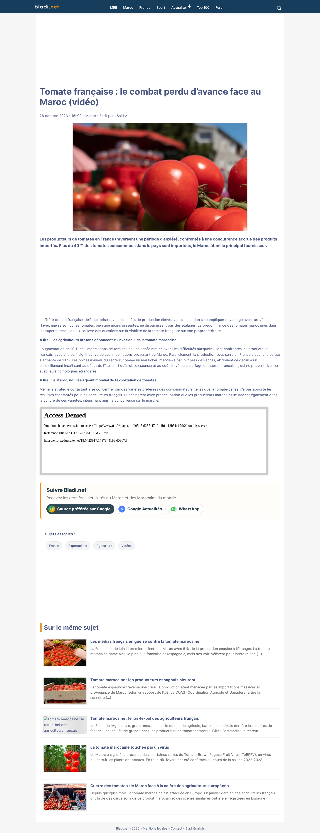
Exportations (77, 546)
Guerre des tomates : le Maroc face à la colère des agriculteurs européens (159, 785)
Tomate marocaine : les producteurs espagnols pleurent (142, 680)
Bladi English (194, 828)
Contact (176, 828)
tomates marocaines (251, 325)
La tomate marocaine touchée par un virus (129, 747)
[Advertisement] (160, 50)
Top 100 (203, 7)
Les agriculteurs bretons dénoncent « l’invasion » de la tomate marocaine (114, 340)
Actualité (178, 7)
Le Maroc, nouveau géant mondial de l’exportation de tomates (104, 380)
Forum (220, 7)
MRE (113, 7)
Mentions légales (155, 828)
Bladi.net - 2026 (128, 828)
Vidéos (126, 546)
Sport (161, 7)
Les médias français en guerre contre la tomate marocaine (144, 641)
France (144, 7)
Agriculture (104, 546)
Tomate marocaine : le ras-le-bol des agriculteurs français (144, 718)
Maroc (128, 7)
